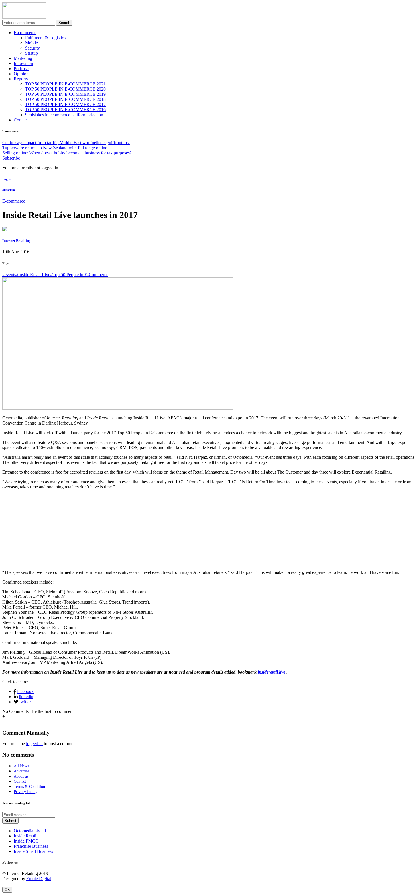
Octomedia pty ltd (30, 830)
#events (9, 274)
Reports (21, 78)
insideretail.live (271, 672)
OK (7, 890)
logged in (34, 743)
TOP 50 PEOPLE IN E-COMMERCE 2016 (65, 109)
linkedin (26, 696)
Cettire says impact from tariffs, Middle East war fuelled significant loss (66, 142)
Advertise (21, 771)
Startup (31, 53)
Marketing (23, 58)
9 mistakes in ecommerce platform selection (64, 114)
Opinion (21, 73)
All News (21, 766)
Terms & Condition (29, 786)
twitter (25, 701)
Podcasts (21, 68)
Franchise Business (31, 846)
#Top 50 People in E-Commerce (79, 274)
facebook (25, 691)
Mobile (31, 42)
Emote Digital (38, 878)
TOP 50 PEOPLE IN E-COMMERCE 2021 (65, 83)
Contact (21, 119)
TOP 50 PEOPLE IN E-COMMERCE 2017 (65, 104)
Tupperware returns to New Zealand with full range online (54, 147)
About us (21, 776)
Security (32, 48)
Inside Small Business (33, 851)
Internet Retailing (16, 240)
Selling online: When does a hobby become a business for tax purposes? (67, 152)
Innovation (23, 63)
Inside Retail (25, 835)
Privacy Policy (25, 792)
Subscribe (11, 158)
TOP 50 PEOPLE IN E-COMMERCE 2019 (65, 94)
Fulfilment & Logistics (45, 37)
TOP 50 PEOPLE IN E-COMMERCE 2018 (65, 99)
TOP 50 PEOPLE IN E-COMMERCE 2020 (65, 89)
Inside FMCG (26, 841)
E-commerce (25, 32)
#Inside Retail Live (33, 274)
